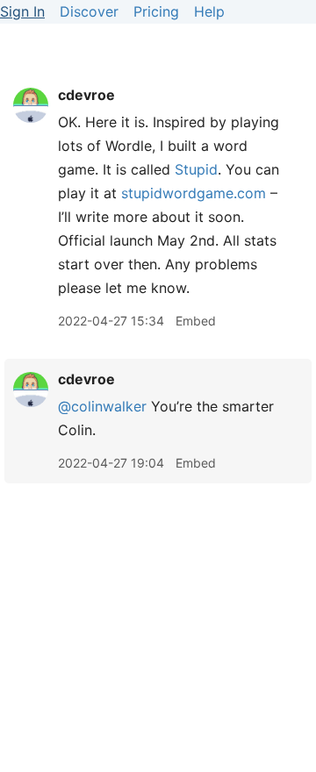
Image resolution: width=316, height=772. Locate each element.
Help (209, 11)
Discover (89, 11)
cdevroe (86, 95)
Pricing (156, 11)
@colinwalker (102, 406)
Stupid (196, 169)
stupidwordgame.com (193, 193)
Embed (196, 320)
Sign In (22, 11)
